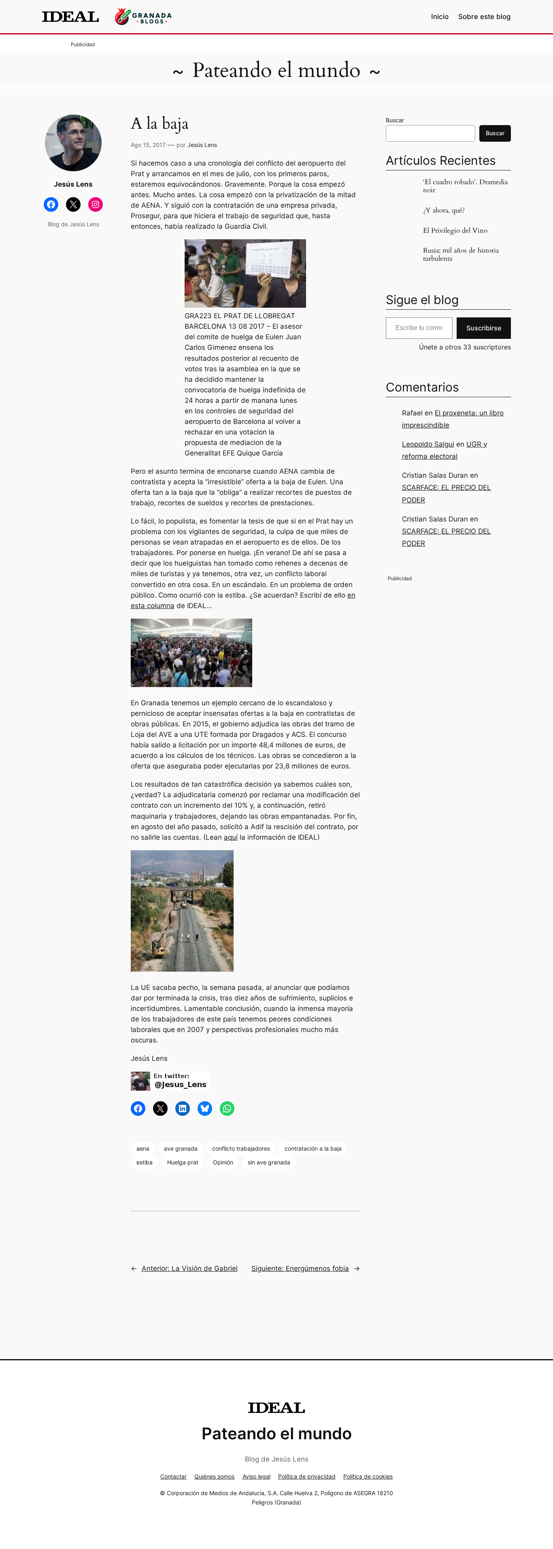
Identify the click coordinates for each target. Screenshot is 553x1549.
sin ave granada (269, 1162)
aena (142, 1148)
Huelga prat (182, 1162)
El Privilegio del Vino (455, 231)
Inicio (440, 17)
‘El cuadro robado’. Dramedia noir (465, 186)
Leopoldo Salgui (428, 444)
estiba (144, 1162)
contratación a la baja (313, 1148)
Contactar (173, 1476)
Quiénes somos (214, 1476)
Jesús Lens (202, 144)
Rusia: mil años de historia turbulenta (461, 255)
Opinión (223, 1162)
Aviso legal (256, 1476)
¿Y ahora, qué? (444, 210)
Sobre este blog (484, 17)
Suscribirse (483, 328)
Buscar (395, 120)
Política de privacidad (307, 1476)
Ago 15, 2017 (148, 144)
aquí (231, 837)
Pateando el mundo (276, 70)
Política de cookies (368, 1476)
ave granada (181, 1148)
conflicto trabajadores (241, 1148)
